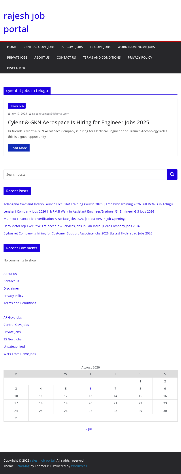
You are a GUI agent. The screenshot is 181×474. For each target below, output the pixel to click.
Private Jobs (17, 57)
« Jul (89, 429)
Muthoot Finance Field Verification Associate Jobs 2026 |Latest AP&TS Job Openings (65, 219)
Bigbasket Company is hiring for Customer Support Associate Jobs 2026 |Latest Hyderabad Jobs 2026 (78, 233)
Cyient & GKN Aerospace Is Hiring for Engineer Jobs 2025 (78, 122)
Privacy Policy (140, 57)
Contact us (66, 57)
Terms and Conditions (102, 57)
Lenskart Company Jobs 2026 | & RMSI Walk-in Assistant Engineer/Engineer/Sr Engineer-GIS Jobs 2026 (79, 211)
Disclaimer (16, 68)
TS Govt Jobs (100, 47)
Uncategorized (14, 346)
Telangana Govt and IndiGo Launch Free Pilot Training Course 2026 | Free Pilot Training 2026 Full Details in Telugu (88, 204)
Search (172, 174)
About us (42, 57)
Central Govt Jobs (39, 47)
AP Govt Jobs (72, 47)
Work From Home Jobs (136, 47)
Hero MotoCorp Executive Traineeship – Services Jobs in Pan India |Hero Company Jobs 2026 (72, 226)
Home (12, 47)
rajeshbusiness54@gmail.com (50, 113)
